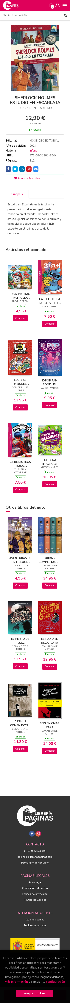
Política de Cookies (35, 900)
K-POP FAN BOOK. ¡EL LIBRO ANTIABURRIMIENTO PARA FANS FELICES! (50, 382)
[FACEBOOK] (32, 834)
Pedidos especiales (35, 925)
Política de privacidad (35, 894)
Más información (16, 981)
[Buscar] (65, 15)
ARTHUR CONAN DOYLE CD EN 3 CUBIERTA (20, 723)
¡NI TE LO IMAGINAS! (49, 462)
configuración (55, 981)
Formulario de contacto (35, 862)
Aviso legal (35, 882)
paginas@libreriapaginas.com (35, 857)
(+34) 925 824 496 (35, 851)
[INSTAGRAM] (38, 834)
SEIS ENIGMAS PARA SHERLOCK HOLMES (50, 725)
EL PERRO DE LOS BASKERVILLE (20, 641)
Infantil (33, 150)
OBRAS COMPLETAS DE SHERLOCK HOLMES (50, 560)
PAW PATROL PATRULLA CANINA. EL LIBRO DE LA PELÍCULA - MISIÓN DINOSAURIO (20, 295)
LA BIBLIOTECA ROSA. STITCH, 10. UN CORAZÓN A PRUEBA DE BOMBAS (49, 301)
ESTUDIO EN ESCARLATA (49, 641)
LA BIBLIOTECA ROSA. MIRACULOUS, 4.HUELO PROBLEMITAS (20, 464)
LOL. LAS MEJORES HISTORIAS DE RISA (20, 382)
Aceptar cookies (34, 993)
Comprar (20, 318)
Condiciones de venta (35, 888)
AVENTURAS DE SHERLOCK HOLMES (20, 560)
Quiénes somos (35, 919)
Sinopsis (17, 194)
